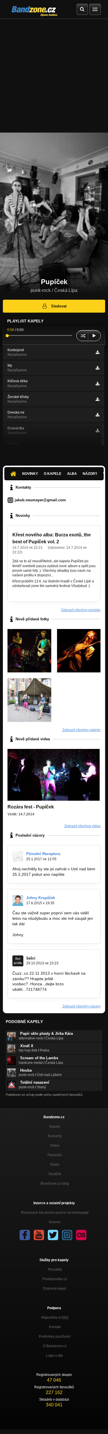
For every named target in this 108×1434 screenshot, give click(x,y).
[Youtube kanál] (39, 1235)
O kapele (52, 474)
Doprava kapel (54, 1288)
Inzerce (54, 1222)
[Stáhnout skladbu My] (97, 368)
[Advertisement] (54, 76)
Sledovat (59, 306)
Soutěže (54, 1174)
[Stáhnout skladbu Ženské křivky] (97, 399)
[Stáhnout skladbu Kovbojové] (97, 352)
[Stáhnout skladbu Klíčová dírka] (97, 384)
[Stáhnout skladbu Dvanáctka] (97, 431)
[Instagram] (67, 1235)
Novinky (30, 474)
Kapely (54, 1127)
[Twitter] (53, 1235)
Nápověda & (54, 1318)
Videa (54, 1146)
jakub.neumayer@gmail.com (40, 500)
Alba (72, 474)
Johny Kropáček (40, 898)
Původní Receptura (43, 854)
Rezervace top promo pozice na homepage (55, 1213)
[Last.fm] (81, 1235)
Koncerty (55, 1136)
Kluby (54, 1165)
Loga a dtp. (55, 1355)
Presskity (55, 1269)
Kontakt (55, 1327)
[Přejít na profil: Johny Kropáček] (17, 900)
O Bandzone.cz (55, 1346)
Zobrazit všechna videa (82, 826)
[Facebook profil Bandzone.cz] (25, 1235)
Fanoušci (55, 1155)
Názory (90, 474)
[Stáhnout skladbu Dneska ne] (97, 415)
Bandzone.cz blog (55, 1183)
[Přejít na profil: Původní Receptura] (17, 856)
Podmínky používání (55, 1336)
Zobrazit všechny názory (81, 1006)
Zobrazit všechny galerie (81, 730)
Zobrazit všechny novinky (81, 610)
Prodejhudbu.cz (54, 1279)
